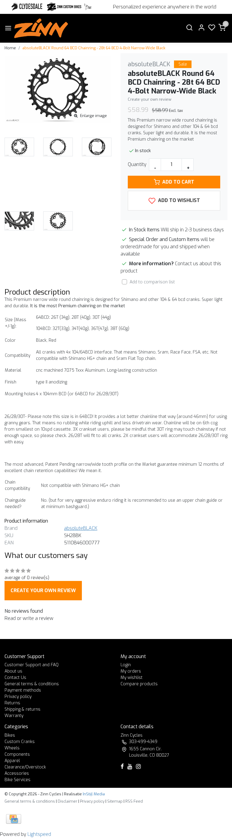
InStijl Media (93, 794)
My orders (131, 671)
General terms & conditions (32, 684)
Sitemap (115, 801)
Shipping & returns (22, 709)
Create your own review (149, 99)
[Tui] (87, 7)
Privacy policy (18, 696)
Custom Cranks (20, 742)
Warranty (14, 716)
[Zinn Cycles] (64, 7)
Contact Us (15, 677)
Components (17, 754)
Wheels (12, 748)
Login (126, 665)
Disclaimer (67, 801)
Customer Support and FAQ (32, 665)
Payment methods (23, 690)
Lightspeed (39, 834)
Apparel (12, 761)
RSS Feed (134, 801)
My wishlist (132, 677)
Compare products (139, 684)
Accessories (17, 773)
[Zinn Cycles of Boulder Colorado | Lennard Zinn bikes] (41, 28)
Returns (12, 703)
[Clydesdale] (27, 7)
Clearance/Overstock (25, 767)
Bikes (10, 735)
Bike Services (18, 780)
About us (13, 671)
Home (10, 48)
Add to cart (178, 182)
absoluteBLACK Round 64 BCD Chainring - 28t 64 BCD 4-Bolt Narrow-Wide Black (93, 48)
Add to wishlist (178, 200)
